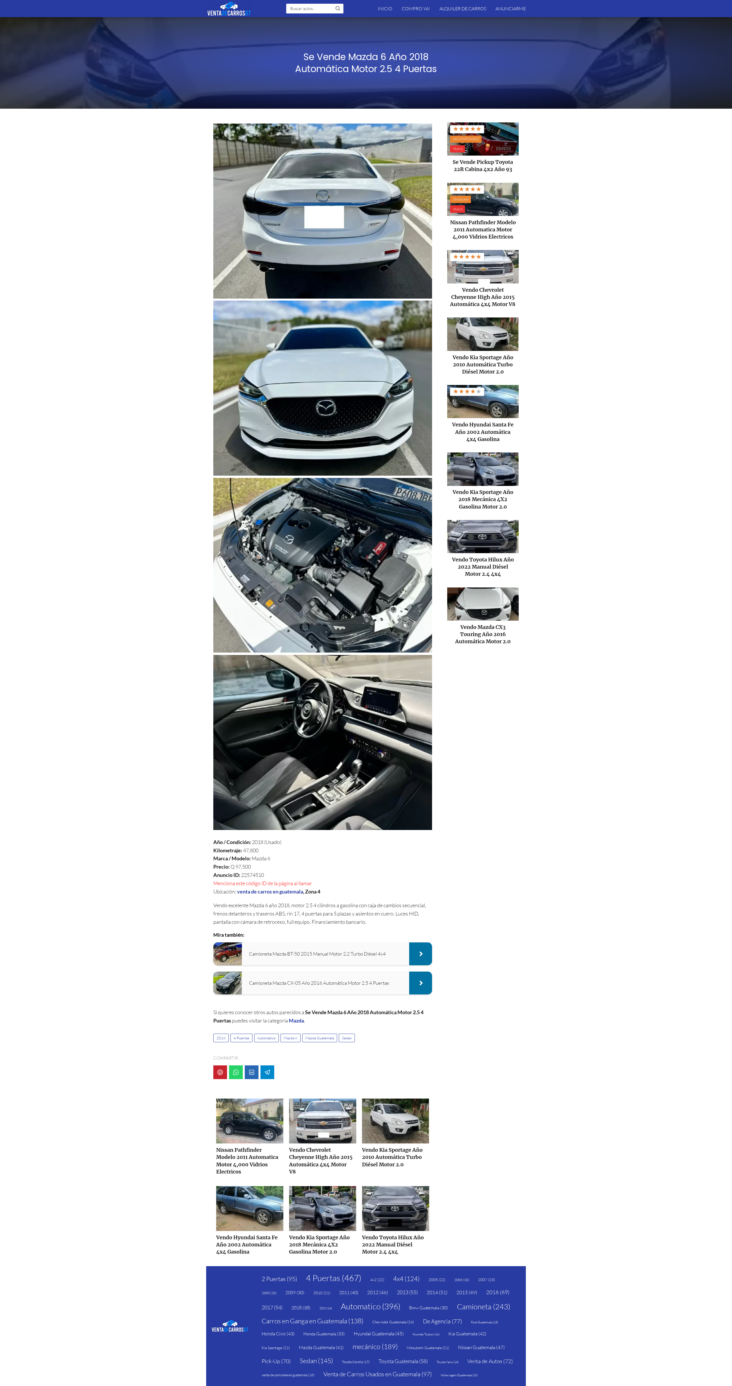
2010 (321, 1292)
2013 (407, 1292)
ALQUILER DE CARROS (462, 8)
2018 (221, 1038)
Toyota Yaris (447, 1362)
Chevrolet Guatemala (393, 1322)
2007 (486, 1279)
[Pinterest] (220, 1072)
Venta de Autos (490, 1361)
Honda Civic (278, 1334)
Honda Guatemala (324, 1334)
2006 (461, 1280)
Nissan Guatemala (481, 1347)
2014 (437, 1292)
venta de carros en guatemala (270, 891)
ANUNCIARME (511, 8)
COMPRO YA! (416, 8)
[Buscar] (337, 8)
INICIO (385, 8)
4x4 (406, 1278)
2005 (437, 1279)
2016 (498, 1292)
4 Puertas (241, 1038)
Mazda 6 (290, 1038)
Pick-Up (276, 1361)
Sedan (347, 1038)
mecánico (375, 1346)
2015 (466, 1292)
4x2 (377, 1279)
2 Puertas (279, 1278)
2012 (377, 1292)
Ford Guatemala (484, 1322)
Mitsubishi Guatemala (428, 1347)
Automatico (266, 1038)
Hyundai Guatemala (379, 1334)
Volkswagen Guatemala (459, 1375)
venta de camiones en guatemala (288, 1375)
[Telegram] (267, 1072)
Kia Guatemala (467, 1334)
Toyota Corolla (356, 1362)
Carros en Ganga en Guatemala (312, 1321)
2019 (325, 1308)
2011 (348, 1292)
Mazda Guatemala (319, 1038)
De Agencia (442, 1321)
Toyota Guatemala (403, 1361)
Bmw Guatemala (428, 1307)
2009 (295, 1292)
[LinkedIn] (251, 1072)
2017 (272, 1307)
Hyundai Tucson (426, 1334)
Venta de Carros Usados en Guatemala (377, 1374)
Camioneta (483, 1306)
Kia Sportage (276, 1347)
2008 (269, 1293)
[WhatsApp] (236, 1072)
